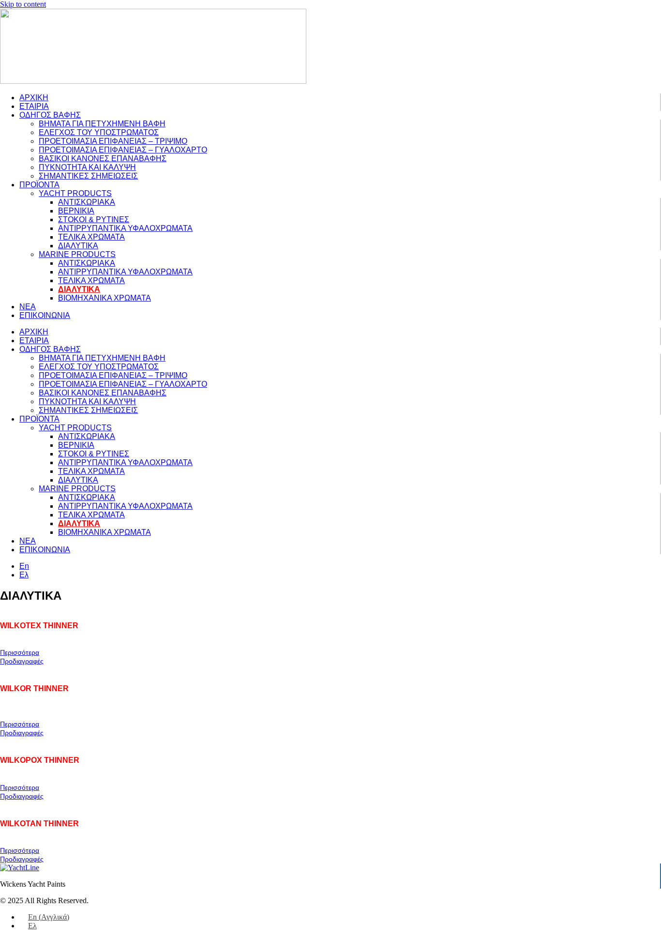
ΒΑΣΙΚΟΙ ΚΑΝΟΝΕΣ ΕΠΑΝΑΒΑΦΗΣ (102, 158)
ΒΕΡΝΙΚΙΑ (76, 211)
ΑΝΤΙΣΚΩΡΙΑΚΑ (86, 202)
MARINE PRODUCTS (77, 254)
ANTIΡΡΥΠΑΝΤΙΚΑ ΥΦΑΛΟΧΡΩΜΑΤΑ (125, 228)
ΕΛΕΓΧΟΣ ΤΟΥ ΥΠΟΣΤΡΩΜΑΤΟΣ (99, 132)
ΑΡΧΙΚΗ (33, 97)
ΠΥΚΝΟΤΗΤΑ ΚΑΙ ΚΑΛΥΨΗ (87, 167)
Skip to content (23, 4)
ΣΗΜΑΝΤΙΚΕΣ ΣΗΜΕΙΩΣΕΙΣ (88, 176)
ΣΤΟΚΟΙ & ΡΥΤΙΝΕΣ (93, 219)
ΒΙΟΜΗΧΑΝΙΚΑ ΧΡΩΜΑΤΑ (104, 298)
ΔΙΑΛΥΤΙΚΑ (78, 246)
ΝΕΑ (27, 307)
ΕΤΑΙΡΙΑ (34, 106)
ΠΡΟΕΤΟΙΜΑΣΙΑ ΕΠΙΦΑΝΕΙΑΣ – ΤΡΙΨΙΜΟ (113, 141)
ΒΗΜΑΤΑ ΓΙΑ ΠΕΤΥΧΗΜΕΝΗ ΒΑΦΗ (102, 124)
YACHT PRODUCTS (75, 193)
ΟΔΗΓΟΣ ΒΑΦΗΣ (50, 115)
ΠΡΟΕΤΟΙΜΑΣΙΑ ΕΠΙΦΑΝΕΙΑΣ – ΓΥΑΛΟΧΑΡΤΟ (123, 150)
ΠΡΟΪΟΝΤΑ (39, 185)
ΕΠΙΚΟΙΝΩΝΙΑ (44, 315)
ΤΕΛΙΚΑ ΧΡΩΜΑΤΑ (91, 237)
